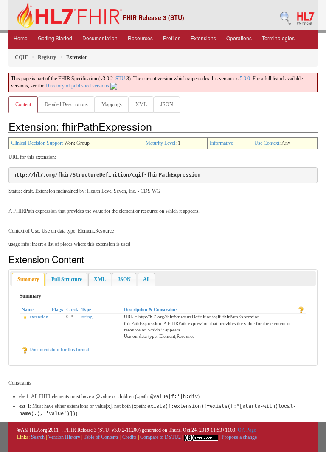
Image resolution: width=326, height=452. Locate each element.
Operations (239, 38)
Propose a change (239, 437)
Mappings (111, 104)
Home (21, 38)
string (87, 316)
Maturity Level (160, 143)
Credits (129, 437)
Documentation (100, 38)
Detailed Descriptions (66, 104)
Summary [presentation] (28, 279)
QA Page (247, 430)
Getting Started (55, 38)
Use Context (266, 143)
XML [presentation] (100, 279)
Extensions (203, 38)
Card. (72, 309)
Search (38, 437)
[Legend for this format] (301, 309)
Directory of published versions (77, 86)
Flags (57, 309)
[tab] (28, 279)
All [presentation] (146, 279)
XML (141, 104)
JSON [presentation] (124, 279)
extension (39, 316)
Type (86, 309)
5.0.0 (245, 78)
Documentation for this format (58, 349)
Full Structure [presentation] (66, 279)
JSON (166, 104)
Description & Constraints (150, 309)
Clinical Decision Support (37, 143)
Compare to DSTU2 (160, 437)
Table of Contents (101, 437)
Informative (221, 143)
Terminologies (278, 38)
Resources (140, 38)
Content (23, 104)
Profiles (171, 38)
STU (120, 78)
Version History (64, 437)
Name (28, 309)
